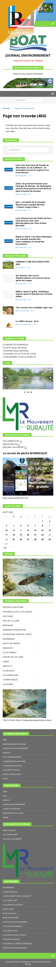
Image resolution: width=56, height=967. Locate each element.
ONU (5, 796)
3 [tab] (31, 392)
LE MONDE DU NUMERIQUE (15, 344)
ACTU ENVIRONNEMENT (12, 757)
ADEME (5, 817)
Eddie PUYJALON (9, 830)
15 (42, 530)
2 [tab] (28, 392)
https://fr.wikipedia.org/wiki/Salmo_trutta (33, 720)
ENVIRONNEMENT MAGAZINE (14, 744)
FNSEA (5, 778)
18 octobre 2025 (23, 311)
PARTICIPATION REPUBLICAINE (15, 948)
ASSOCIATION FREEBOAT (13, 926)
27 (28, 539)
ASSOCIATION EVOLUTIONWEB (15, 922)
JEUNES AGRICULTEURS (12, 774)
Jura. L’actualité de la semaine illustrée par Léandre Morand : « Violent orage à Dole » (30, 204)
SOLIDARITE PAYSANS (11, 770)
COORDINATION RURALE (12, 765)
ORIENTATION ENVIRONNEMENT (15, 748)
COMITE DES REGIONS (12, 809)
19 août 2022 (22, 283)
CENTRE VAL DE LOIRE (13, 657)
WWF (5, 740)
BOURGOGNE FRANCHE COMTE (17, 634)
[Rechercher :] (28, 100)
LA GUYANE (8, 684)
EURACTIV (7, 752)
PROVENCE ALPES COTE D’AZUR (17, 611)
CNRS (5, 791)
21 (35, 534)
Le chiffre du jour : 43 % (27, 321)
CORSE (6, 661)
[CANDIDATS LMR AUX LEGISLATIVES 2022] (8, 264)
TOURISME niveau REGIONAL (16, 350)
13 (28, 530)
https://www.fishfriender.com (15, 498)
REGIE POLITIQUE (9, 913)
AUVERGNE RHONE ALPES (14, 629)
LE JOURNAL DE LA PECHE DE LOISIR (19, 353)
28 (35, 539)
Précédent (6, 378)
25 (14, 539)
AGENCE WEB (8, 909)
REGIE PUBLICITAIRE (10, 917)
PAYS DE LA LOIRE (11, 620)
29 (42, 539)
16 (50, 530)
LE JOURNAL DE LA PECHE (13, 904)
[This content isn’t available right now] (8, 310)
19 (21, 534)
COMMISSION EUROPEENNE (14, 804)
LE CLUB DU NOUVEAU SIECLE (14, 935)
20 (28, 534)
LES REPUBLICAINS (10, 892)
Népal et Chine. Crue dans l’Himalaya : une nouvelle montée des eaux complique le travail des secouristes (34, 240)
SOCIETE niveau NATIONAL (15, 347)
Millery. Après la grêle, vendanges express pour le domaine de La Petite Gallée (34, 294)
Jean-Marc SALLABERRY (13, 447)
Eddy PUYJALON (10, 444)
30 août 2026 (22, 176)
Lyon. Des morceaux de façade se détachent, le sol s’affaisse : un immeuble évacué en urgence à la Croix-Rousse (32, 169)
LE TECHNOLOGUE (10, 930)
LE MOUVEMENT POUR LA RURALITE (19, 356)
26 (21, 539)
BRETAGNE (8, 625)
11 (14, 530)
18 (14, 534)
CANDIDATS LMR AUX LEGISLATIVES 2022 (32, 262)
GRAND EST (8, 648)
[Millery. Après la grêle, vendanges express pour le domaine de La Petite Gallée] (8, 294)
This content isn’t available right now (34, 307)
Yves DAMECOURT (11, 441)
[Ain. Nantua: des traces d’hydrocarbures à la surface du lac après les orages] (8, 278)
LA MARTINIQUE (10, 679)
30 (50, 539)
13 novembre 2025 (24, 324)
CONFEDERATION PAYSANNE (14, 761)
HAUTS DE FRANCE (11, 643)
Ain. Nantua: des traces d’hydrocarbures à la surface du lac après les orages (33, 278)
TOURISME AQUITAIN (11, 939)
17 (6, 534)
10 (6, 530)
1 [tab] (25, 392)
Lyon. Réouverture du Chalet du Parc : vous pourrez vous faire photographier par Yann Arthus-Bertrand (34, 222)
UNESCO (6, 800)
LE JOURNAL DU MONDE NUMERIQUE (17, 943)
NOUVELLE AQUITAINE (13, 607)
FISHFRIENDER (8, 887)
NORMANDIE (9, 639)
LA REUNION (8, 670)
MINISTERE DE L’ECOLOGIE (13, 813)
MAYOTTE (7, 666)
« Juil (5, 547)
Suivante (50, 378)
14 (35, 530)
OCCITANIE (8, 616)
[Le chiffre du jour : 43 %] (8, 324)
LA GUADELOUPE (10, 675)
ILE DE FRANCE (9, 652)
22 (42, 534)
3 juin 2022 (21, 267)
